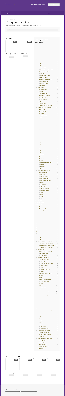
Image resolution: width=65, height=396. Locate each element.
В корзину (11, 56)
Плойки (41, 192)
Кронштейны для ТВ (43, 344)
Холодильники (41, 119)
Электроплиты (41, 123)
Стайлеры (42, 194)
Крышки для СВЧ (43, 210)
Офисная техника (41, 308)
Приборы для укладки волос (44, 188)
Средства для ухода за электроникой (46, 247)
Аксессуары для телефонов (44, 332)
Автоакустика (42, 237)
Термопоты (42, 166)
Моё (15, 13)
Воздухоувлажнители (44, 83)
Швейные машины (42, 103)
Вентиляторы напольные (45, 63)
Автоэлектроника (41, 233)
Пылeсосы (38, 223)
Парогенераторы (43, 99)
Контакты (12, 391)
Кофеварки (42, 164)
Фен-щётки (42, 196)
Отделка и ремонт (39, 204)
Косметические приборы (43, 172)
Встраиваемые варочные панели (45, 55)
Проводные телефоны (44, 328)
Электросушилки (43, 152)
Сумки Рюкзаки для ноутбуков (44, 306)
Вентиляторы (41, 61)
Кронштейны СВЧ (42, 111)
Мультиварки (41, 158)
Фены (41, 198)
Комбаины (42, 130)
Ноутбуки (40, 302)
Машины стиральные (43, 89)
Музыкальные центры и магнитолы (45, 251)
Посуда (39, 206)
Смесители (41, 213)
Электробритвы (43, 184)
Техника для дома (41, 87)
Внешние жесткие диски (44, 295)
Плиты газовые (39, 221)
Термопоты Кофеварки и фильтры (45, 162)
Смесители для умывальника (45, 215)
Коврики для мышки (44, 265)
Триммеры (42, 182)
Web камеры (42, 261)
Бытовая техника (39, 51)
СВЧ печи (41, 117)
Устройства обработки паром (44, 95)
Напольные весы (42, 174)
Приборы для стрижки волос (44, 176)
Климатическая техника (42, 59)
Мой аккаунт (7, 391)
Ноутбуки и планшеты (42, 298)
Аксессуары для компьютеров (44, 259)
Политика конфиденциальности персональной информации (25, 391)
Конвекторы (42, 73)
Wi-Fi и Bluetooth (43, 312)
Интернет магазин (8, 13)
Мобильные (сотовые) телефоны (45, 334)
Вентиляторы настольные (45, 65)
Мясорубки (41, 160)
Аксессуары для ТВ (42, 340)
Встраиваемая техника (42, 53)
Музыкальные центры (44, 253)
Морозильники (41, 113)
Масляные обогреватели (45, 75)
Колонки (41, 267)
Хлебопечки (42, 146)
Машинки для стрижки (44, 178)
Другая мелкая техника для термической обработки (48, 136)
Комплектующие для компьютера (45, 279)
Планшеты (41, 304)
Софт (40, 289)
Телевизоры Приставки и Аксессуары (45, 338)
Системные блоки (42, 287)
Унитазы (40, 217)
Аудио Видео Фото (41, 249)
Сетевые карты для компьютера (46, 316)
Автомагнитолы (43, 239)
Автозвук (40, 235)
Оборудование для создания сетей (45, 310)
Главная (8, 19)
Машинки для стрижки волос (45, 180)
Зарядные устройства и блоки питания (46, 243)
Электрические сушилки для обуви (45, 105)
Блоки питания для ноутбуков (44, 300)
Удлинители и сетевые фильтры (46, 273)
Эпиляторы (42, 186)
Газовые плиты (42, 109)
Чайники (40, 168)
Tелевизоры (38, 47)
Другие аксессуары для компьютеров (47, 263)
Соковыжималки (43, 134)
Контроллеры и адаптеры (45, 269)
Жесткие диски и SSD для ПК (45, 281)
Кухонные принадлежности (44, 208)
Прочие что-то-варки (44, 142)
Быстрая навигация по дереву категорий (38, 4)
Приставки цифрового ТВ (43, 346)
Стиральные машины (43, 93)
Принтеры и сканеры (43, 318)
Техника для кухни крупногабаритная (44, 107)
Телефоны (41, 324)
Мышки (40, 285)
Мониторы (41, 283)
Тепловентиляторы (44, 77)
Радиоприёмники (43, 255)
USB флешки (42, 293)
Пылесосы (41, 91)
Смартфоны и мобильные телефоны (44, 330)
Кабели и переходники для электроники (46, 245)
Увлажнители (42, 85)
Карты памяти (43, 297)
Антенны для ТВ (42, 342)
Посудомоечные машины (43, 115)
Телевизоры (38, 227)
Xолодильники (39, 49)
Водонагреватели (42, 67)
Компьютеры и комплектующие (43, 257)
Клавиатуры (41, 275)
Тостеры (41, 144)
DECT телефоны (43, 326)
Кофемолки (42, 132)
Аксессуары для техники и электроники (45, 241)
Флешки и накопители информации (45, 291)
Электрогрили (43, 150)
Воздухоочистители (44, 81)
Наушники (42, 271)
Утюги (40, 101)
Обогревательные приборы (44, 71)
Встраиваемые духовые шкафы (45, 57)
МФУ (41, 320)
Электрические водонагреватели (46, 69)
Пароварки (42, 140)
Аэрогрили (42, 138)
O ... (19, 13)
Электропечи (41, 121)
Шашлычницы (43, 148)
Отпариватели (43, 97)
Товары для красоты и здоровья (44, 170)
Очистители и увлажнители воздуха (45, 79)
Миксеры (40, 156)
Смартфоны (41, 336)
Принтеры (42, 322)
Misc (37, 45)
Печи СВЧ (38, 219)
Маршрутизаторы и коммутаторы (46, 314)
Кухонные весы (42, 154)
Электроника (38, 231)
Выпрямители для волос (44, 190)
